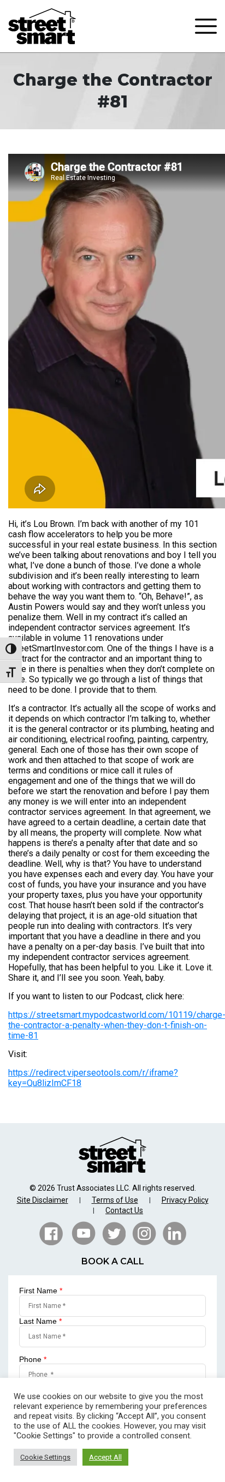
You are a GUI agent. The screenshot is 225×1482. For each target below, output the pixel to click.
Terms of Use (115, 1200)
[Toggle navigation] (206, 26)
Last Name (40, 1321)
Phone (32, 1359)
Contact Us (124, 1210)
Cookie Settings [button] (45, 1457)
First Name (40, 1290)
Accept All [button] (105, 1457)
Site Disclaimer (42, 1200)
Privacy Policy (185, 1200)
